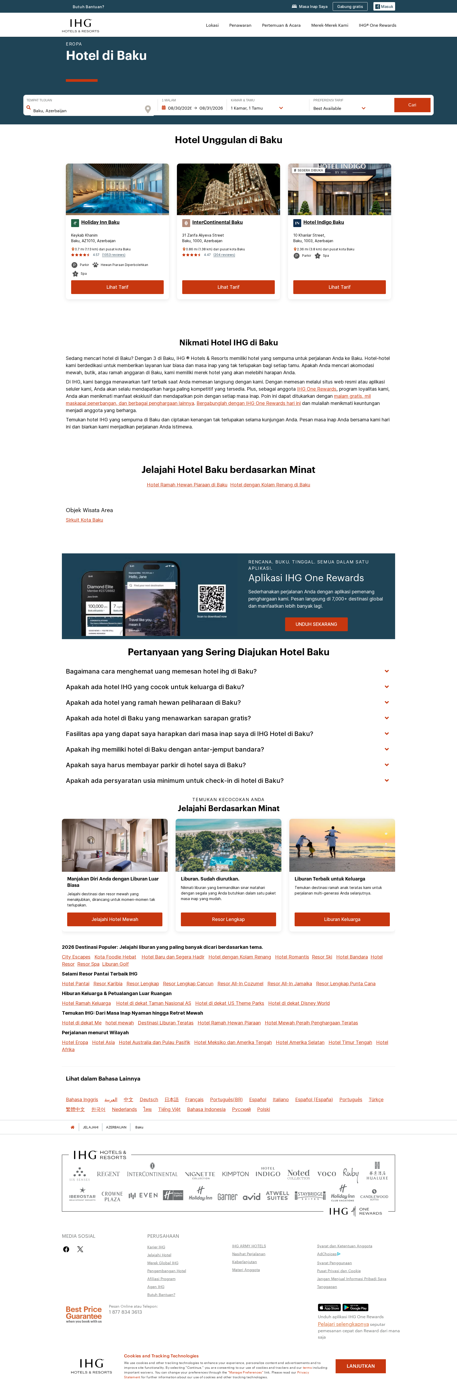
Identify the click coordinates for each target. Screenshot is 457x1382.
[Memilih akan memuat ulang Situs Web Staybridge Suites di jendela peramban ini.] (310, 1195)
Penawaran (240, 25)
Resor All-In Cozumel (240, 983)
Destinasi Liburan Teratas (166, 1023)
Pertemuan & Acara (281, 25)
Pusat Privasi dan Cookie (339, 1270)
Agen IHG (155, 1286)
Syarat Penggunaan (334, 1262)
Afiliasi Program (161, 1278)
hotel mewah (120, 1023)
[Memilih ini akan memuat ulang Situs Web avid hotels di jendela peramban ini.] (252, 1195)
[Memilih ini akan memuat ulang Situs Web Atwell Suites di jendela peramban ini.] (277, 1195)
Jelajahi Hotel (159, 1254)
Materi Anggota (246, 1269)
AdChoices (327, 1253)
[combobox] (87, 110)
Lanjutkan (361, 1366)
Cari (412, 105)
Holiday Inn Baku (100, 222)
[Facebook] (67, 1249)
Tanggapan (327, 1286)
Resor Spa (88, 964)
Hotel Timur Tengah (350, 1042)
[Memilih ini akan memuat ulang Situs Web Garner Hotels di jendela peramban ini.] (227, 1195)
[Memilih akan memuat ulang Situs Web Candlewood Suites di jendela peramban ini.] (374, 1195)
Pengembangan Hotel (166, 1270)
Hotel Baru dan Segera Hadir (172, 957)
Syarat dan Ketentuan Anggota (344, 1245)
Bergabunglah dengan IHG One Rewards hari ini (248, 403)
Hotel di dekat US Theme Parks (229, 1003)
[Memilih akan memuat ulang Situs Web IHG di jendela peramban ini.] (80, 25)
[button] (384, 6)
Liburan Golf (115, 964)
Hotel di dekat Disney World (299, 1003)
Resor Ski (322, 957)
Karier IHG (156, 1246)
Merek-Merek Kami (329, 25)
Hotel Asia (103, 1042)
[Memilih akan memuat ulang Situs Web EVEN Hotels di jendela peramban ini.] (143, 1195)
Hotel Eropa (75, 1042)
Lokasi (212, 25)
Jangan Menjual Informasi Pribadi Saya (351, 1278)
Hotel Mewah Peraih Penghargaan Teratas (311, 1023)
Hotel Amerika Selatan (300, 1042)
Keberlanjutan (244, 1261)
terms (307, 1367)
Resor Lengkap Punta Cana (346, 983)
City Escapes (76, 957)
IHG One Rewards (316, 389)
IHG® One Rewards (377, 25)
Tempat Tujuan (39, 100)
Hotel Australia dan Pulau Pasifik (154, 1042)
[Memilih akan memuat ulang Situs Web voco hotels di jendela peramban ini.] (326, 1173)
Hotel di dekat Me (82, 1023)
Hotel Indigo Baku (323, 222)
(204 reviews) (224, 255)
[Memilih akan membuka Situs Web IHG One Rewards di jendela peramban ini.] (356, 1211)
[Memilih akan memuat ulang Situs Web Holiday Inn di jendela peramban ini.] (200, 1195)
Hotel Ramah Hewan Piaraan (229, 1023)
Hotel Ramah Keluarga (86, 1003)
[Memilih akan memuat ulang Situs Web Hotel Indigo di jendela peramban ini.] (268, 1173)
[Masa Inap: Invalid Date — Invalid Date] (192, 108)
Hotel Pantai (75, 983)
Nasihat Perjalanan (249, 1253)
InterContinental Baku (217, 222)
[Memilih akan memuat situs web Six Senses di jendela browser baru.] (80, 1173)
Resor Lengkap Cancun (188, 983)
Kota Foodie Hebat (115, 957)
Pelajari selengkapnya (343, 1323)
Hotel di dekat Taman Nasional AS (153, 1003)
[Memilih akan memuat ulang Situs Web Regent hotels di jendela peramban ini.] (108, 1173)
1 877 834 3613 (125, 1311)
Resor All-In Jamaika (289, 983)
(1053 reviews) (113, 255)
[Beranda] (72, 1127)
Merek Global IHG (163, 1262)
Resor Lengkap (142, 983)
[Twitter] (80, 1249)
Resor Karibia (107, 983)
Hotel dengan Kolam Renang (239, 957)
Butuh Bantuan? (88, 6)
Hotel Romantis (292, 957)
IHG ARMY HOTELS (249, 1245)
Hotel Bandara (352, 957)
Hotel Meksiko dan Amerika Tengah (233, 1042)
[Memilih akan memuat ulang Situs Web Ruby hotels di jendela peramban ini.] (351, 1173)
